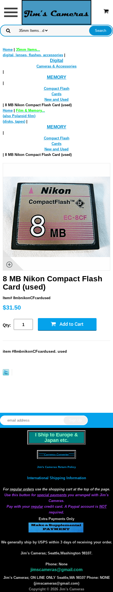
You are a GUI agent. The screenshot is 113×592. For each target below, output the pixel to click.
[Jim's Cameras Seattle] (56, 12)
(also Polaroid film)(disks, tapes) (24, 116)
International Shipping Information (56, 478)
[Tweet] (6, 374)
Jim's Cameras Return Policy (56, 466)
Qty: (7, 325)
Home (8, 49)
